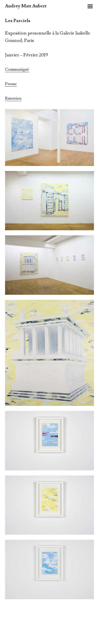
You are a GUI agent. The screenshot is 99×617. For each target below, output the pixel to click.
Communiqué (17, 69)
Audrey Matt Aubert (25, 6)
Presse (11, 83)
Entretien (13, 98)
